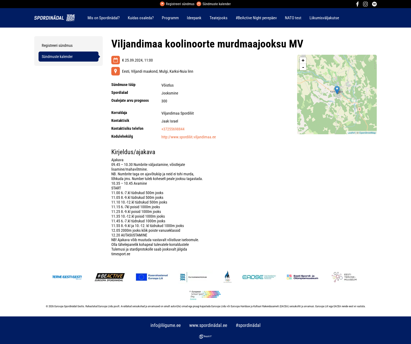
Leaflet (351, 132)
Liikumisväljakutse (324, 17)
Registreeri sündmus (180, 4)
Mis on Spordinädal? (104, 17)
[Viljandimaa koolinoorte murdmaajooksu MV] (337, 90)
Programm (170, 17)
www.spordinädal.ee (208, 325)
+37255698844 (173, 129)
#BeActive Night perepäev (256, 17)
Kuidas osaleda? (141, 17)
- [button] (303, 67)
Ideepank (194, 17)
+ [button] (303, 60)
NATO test (293, 17)
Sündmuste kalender (217, 4)
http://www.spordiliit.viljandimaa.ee (188, 137)
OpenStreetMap (367, 132)
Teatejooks (219, 17)
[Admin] (1, 3)
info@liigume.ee (165, 325)
